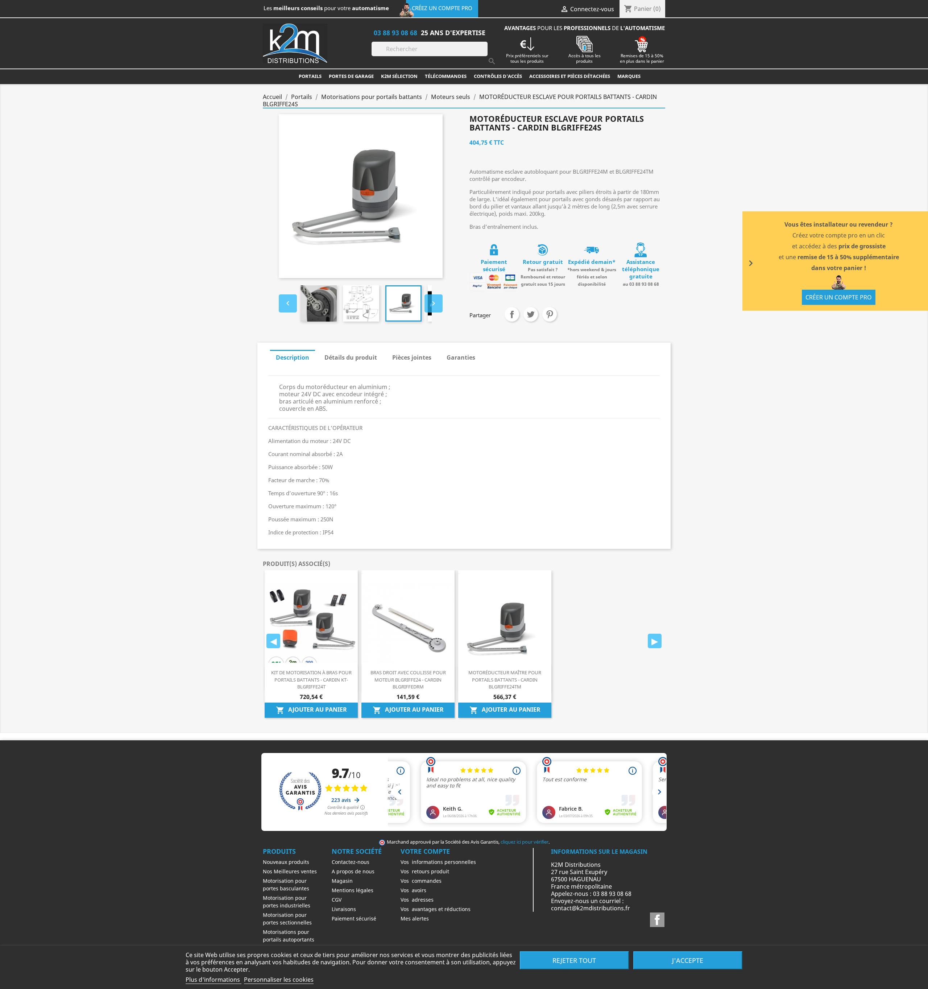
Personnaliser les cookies (279, 980)
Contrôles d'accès (498, 76)
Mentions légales (352, 890)
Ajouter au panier (311, 710)
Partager (512, 314)
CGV (336, 899)
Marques (629, 76)
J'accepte (687, 960)
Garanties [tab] (461, 357)
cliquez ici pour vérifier (524, 842)
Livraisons (344, 909)
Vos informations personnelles (438, 861)
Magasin (342, 880)
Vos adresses (417, 899)
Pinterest (549, 314)
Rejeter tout (574, 960)
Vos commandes (421, 880)
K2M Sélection (399, 76)
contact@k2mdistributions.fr (590, 908)
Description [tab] (292, 357)
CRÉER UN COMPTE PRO (838, 297)
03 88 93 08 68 (395, 32)
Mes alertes (415, 918)
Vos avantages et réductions (436, 909)
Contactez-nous (350, 861)
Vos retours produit (425, 871)
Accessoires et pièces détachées (569, 76)
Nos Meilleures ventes (290, 871)
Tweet (530, 314)
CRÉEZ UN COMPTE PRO (442, 8)
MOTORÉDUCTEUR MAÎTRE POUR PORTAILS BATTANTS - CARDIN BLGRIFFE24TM (504, 679)
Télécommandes (446, 76)
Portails (310, 76)
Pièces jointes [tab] (411, 357)
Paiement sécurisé (354, 918)
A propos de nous (353, 871)
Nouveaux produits (286, 861)
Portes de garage (351, 76)
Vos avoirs (413, 890)
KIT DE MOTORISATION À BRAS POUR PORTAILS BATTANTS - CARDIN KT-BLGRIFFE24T (311, 679)
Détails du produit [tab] (350, 357)
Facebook (657, 920)
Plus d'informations (213, 980)
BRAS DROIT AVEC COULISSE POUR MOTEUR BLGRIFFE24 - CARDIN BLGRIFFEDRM (408, 679)
